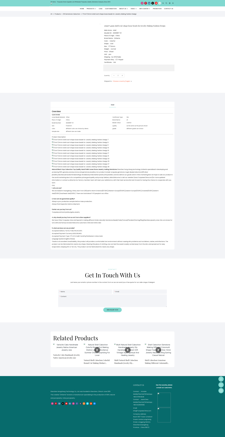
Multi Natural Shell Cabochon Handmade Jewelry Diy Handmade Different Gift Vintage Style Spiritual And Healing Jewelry (127, 361)
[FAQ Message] (221, 390)
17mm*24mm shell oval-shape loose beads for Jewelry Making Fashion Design (109, 14)
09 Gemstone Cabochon (71, 14)
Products (58, 14)
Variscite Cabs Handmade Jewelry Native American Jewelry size (66, 356)
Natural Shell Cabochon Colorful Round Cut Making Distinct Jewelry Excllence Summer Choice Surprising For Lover (97, 361)
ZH (51, 14)
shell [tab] (112, 105)
